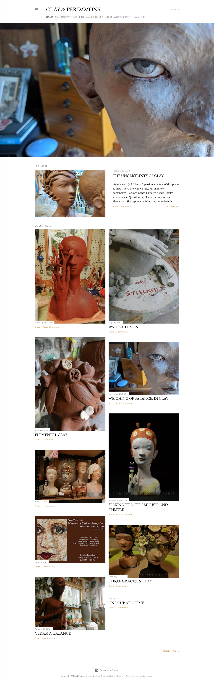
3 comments (48, 567)
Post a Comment (50, 327)
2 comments (122, 332)
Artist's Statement (72, 17)
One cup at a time (126, 602)
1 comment (125, 206)
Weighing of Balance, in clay (138, 398)
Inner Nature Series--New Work (125, 17)
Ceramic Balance (53, 633)
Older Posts (171, 650)
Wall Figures (94, 17)
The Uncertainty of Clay (138, 175)
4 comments (48, 638)
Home (49, 17)
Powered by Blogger (109, 670)
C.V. (57, 17)
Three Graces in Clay (130, 581)
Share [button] (115, 206)
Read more (173, 206)
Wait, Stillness (123, 326)
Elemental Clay (51, 434)
